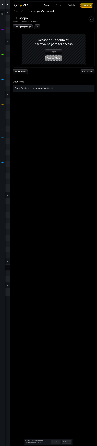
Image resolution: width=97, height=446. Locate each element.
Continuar (67, 442)
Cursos (47, 5)
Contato (71, 5)
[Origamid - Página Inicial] (21, 5)
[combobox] (52, 11)
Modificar (56, 442)
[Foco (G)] (37, 26)
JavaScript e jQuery (29, 21)
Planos (59, 5)
